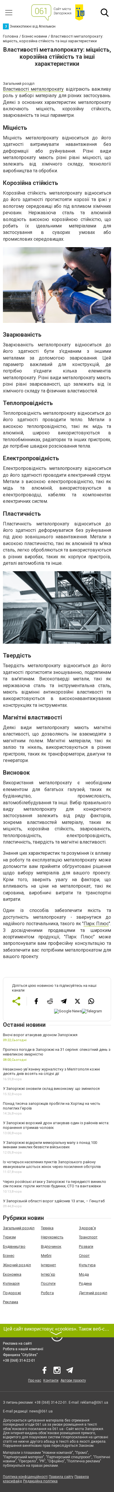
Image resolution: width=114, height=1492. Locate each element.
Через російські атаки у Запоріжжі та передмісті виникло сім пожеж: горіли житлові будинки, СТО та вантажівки (54, 1183)
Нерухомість (52, 1237)
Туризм (9, 1237)
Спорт (84, 1255)
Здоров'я (87, 1228)
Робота (47, 1293)
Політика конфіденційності (25, 1477)
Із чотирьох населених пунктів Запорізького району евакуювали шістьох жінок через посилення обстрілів (52, 1164)
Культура (87, 1265)
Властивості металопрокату (33, 89)
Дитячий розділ (93, 1293)
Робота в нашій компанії (23, 1349)
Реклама (10, 1302)
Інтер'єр (48, 1274)
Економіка (12, 1274)
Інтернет (48, 1265)
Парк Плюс (96, 923)
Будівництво (14, 1246)
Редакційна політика (40, 1481)
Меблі (46, 1255)
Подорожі (12, 1293)
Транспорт (88, 1237)
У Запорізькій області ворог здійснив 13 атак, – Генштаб (54, 1201)
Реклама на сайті (17, 1343)
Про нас (34, 1380)
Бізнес (8, 1255)
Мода (84, 1274)
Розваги (86, 1246)
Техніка (47, 1228)
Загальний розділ (18, 1228)
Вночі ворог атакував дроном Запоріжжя (40, 1035)
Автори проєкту (73, 1380)
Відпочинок (51, 1246)
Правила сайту (61, 1477)
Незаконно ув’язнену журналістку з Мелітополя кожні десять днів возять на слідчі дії (51, 1071)
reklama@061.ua (94, 1402)
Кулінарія (11, 1283)
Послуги (48, 1283)
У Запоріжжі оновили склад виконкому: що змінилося (51, 1088)
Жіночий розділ (17, 1265)
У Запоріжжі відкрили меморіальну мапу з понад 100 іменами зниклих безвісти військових (50, 1144)
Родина (85, 1283)
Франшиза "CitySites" (20, 1355)
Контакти (50, 1380)
